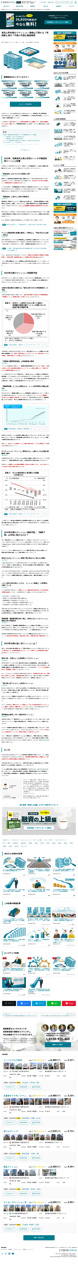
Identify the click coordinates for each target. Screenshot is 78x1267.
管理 (31, 843)
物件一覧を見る (39, 1237)
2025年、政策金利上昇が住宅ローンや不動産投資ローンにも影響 (19, 134)
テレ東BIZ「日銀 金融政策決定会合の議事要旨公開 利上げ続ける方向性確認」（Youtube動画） (27, 249)
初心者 (35, 42)
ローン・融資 (15, 42)
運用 (38, 42)
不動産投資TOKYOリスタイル (6, 9)
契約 (37, 843)
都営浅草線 (25, 1118)
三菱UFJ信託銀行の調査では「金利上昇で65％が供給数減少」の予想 (22, 144)
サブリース (16, 840)
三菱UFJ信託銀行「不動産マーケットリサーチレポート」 (23, 345)
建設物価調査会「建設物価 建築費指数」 (19, 429)
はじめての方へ (4, 1249)
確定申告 (24, 843)
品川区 (38, 1118)
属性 (66, 843)
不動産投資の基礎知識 (16, 9)
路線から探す (50, 2)
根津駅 (31, 1225)
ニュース (20, 42)
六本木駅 (32, 1083)
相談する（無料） (58, 1044)
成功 (48, 843)
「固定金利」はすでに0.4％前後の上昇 (15, 136)
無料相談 (45, 740)
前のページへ (21, 1015)
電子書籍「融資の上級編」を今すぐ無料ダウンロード (39, 805)
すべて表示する (24, 150)
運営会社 (24, 1249)
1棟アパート (7, 840)
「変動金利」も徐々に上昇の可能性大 (14, 138)
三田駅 (33, 1154)
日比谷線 (25, 1083)
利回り (17, 846)
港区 (37, 1083)
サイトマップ (30, 1249)
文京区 (37, 1225)
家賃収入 (16, 843)
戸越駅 (33, 1118)
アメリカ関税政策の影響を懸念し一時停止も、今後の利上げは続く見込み (23, 140)
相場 (23, 42)
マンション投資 (38, 840)
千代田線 (25, 1225)
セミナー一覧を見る (25, 104)
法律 (11, 846)
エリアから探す (43, 2)
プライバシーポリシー (17, 1249)
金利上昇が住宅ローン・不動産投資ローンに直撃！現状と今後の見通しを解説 (26, 224)
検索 (71, 2)
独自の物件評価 (19, 6)
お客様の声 (58, 6)
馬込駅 (33, 1189)
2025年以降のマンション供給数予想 (12, 142)
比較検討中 (31, 42)
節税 (54, 843)
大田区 (38, 1189)
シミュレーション (26, 840)
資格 (42, 843)
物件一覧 (45, 6)
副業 (5, 846)
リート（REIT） (49, 840)
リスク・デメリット (61, 840)
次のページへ (57, 1015)
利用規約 (10, 1249)
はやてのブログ (31, 793)
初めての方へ (6, 6)
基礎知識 (32, 6)
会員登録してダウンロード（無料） (58, 22)
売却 (72, 843)
